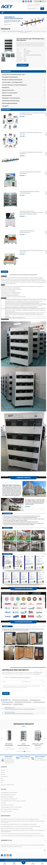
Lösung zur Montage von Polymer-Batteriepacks (14, 85)
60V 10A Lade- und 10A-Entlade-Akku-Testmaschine (23, 745)
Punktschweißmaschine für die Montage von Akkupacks (13, 800)
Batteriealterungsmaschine (7, 702)
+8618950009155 (33, 4)
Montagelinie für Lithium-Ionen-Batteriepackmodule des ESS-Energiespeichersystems (32, 113)
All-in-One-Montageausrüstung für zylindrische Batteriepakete (30, 172)
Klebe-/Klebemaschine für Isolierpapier (9, 809)
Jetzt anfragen (21, 65)
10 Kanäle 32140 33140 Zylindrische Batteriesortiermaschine (27, 231)
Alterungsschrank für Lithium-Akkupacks (23, 702)
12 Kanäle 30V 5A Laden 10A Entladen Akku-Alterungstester (20, 677)
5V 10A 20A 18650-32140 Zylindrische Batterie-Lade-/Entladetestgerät (30, 192)
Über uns (3, 772)
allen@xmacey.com (26, 758)
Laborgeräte (5, 106)
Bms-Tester (3, 803)
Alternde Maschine (28, 31)
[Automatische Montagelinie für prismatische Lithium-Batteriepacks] (10, 160)
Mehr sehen (22, 116)
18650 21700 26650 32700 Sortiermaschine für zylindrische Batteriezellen (16, 828)
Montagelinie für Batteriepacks (10, 77)
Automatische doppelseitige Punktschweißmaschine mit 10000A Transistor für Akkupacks (20, 833)
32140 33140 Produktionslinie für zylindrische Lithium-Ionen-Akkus (31, 133)
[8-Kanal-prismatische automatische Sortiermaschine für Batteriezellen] (10, 258)
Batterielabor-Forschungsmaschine (11, 98)
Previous (2, 738)
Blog (2, 778)
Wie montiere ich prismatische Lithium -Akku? (13, 74)
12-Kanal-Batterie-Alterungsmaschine (9, 798)
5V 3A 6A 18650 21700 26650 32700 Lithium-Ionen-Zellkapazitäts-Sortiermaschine (19, 824)
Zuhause (4, 31)
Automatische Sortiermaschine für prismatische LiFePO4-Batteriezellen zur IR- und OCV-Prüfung (22, 835)
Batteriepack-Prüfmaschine (38, 702)
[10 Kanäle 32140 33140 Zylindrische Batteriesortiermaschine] (10, 239)
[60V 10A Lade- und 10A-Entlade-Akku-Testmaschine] (23, 735)
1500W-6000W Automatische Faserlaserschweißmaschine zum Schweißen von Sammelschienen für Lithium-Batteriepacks (23, 831)
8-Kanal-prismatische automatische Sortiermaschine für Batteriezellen (32, 251)
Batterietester (5, 87)
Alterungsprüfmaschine (6, 704)
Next (45, 738)
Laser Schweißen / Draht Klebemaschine (12, 82)
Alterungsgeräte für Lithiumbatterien (9, 792)
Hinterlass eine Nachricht (23, 862)
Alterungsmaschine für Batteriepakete (20, 700)
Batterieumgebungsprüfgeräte (9, 103)
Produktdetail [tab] (4, 271)
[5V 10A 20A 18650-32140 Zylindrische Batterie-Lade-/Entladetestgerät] (10, 199)
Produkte (3, 774)
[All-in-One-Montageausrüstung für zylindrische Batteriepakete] (10, 180)
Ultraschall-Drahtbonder (6, 811)
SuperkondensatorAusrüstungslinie (10, 100)
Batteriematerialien (7, 95)
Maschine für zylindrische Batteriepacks (15, 31)
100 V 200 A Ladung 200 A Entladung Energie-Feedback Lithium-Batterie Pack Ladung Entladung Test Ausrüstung (22, 822)
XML (2, 782)
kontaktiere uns (4, 776)
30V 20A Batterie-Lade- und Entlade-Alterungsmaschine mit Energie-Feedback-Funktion (37, 745)
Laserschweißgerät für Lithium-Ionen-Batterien (11, 807)
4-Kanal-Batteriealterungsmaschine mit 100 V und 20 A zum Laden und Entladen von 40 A (9, 745)
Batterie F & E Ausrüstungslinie (9, 92)
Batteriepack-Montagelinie (7, 796)
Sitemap (3, 780)
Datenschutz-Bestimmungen (7, 784)
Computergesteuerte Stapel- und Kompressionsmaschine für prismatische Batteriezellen (20, 826)
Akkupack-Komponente (8, 90)
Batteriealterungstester (18, 704)
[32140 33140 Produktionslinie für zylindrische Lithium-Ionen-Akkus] (10, 140)
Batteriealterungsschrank (35, 700)
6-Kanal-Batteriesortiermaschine (8, 794)
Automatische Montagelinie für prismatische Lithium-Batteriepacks (31, 153)
